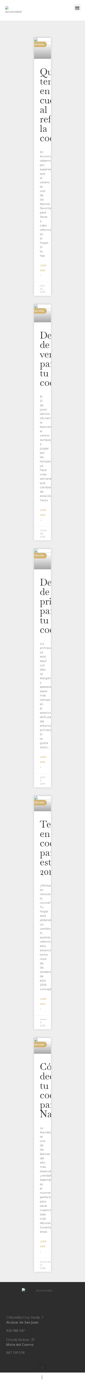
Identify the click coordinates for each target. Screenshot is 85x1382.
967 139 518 (15, 1352)
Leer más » (43, 270)
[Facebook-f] (33, 1305)
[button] (77, 7)
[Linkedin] (52, 1305)
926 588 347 (15, 1330)
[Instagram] (42, 1305)
